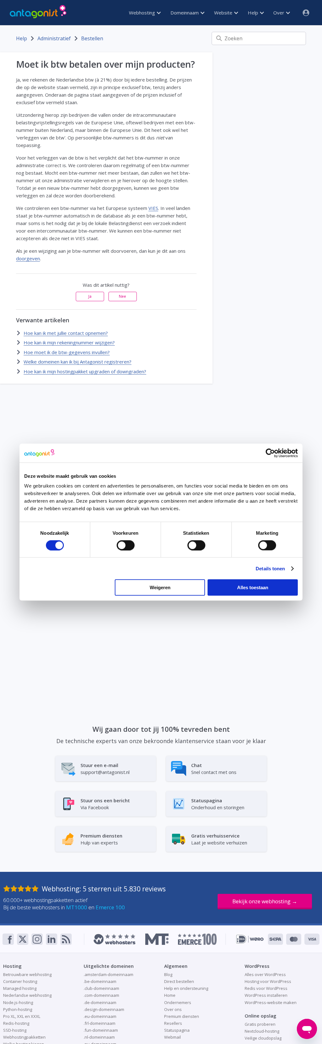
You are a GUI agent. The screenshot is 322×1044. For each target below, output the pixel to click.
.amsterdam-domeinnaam (108, 974)
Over (279, 12)
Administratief (54, 38)
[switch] (126, 545)
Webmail (172, 1037)
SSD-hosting (14, 1030)
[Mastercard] (293, 939)
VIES (153, 208)
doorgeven (28, 258)
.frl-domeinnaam (99, 1023)
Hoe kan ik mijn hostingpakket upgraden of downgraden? (85, 371)
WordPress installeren (266, 995)
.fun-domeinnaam (101, 1030)
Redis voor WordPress (266, 988)
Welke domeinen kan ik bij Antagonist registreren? (77, 361)
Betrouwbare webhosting (27, 974)
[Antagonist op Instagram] (37, 939)
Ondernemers (177, 1002)
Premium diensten (181, 1016)
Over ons (173, 1009)
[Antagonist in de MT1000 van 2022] (156, 939)
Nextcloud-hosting (262, 1031)
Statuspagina (177, 1030)
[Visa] (311, 939)
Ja (90, 296)
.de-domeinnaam (100, 1002)
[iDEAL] (250, 939)
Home (169, 995)
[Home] (38, 12)
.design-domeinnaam (104, 1009)
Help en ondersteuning (186, 988)
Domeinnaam (185, 12)
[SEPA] (275, 939)
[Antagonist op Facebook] (8, 939)
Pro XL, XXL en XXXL (21, 1016)
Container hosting (20, 981)
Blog (168, 974)
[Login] (303, 12)
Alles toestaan (252, 587)
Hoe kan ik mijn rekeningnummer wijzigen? (69, 342)
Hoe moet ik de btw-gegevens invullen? (67, 352)
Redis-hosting (16, 1023)
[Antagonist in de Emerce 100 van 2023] (197, 939)
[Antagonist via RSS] (66, 939)
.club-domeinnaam (101, 988)
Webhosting (142, 12)
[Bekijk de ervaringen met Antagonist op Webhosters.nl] (114, 939)
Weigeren (160, 587)
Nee (122, 296)
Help (253, 12)
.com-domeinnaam (101, 995)
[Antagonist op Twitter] (22, 939)
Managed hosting (19, 988)
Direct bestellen (179, 981)
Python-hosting (17, 1009)
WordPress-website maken (271, 1002)
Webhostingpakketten (24, 1037)
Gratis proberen (260, 1024)
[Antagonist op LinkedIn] (51, 939)
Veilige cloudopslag (263, 1038)
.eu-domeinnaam (100, 1016)
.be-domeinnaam (100, 981)
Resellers (173, 1023)
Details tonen (270, 568)
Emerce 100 (110, 907)
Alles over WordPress (265, 974)
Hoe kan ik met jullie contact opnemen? (66, 333)
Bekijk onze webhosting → (264, 901)
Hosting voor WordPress (268, 981)
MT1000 (76, 907)
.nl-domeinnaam (99, 1037)
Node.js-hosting (18, 1002)
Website (224, 12)
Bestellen (92, 38)
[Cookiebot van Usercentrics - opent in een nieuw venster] (270, 453)
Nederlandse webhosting (27, 995)
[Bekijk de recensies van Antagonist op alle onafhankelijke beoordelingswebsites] (22, 888)
